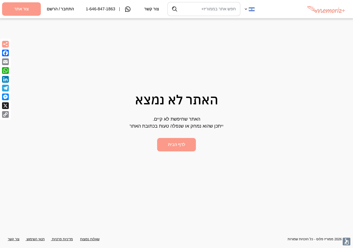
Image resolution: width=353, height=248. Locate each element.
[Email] (5, 61)
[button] (346, 241)
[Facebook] (5, 53)
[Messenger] (5, 96)
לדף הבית (176, 144)
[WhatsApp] (5, 70)
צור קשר (151, 9)
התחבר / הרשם (60, 9)
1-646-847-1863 (100, 9)
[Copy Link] (5, 114)
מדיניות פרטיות (62, 239)
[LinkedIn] (5, 79)
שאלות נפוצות (89, 239)
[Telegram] (5, 88)
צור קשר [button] (13, 239)
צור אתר (21, 9)
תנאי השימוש (35, 239)
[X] (5, 105)
